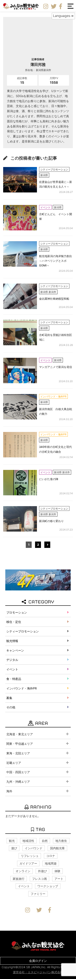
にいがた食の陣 (48, 479)
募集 (9, 698)
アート (58, 878)
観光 (12, 841)
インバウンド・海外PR (21, 688)
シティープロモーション (22, 631)
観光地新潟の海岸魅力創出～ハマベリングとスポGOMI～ (55, 260)
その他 (10, 707)
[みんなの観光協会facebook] (60, 6)
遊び (14, 848)
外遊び (42, 871)
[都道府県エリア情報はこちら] (38, 579)
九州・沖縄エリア (18, 781)
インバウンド (33, 848)
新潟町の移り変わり (51, 521)
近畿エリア (13, 763)
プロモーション (16, 612)
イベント (12, 669)
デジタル (12, 659)
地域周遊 (51, 863)
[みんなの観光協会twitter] (54, 6)
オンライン (23, 871)
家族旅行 (18, 878)
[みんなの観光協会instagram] (46, 6)
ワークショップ (47, 886)
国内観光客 (57, 848)
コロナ (50, 856)
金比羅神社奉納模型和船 (54, 298)
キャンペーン (15, 650)
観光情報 (12, 641)
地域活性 (28, 841)
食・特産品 (13, 679)
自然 (45, 841)
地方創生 (61, 841)
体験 (57, 871)
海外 (9, 791)
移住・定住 (13, 622)
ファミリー (38, 893)
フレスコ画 (39, 878)
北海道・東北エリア (19, 734)
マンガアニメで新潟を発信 (55, 367)
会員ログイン (38, 960)
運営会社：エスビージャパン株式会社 (38, 972)
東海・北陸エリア (18, 753)
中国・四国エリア (18, 772)
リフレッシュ (30, 856)
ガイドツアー (28, 863)
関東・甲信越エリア (19, 743)
